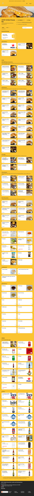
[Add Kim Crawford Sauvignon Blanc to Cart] (15, 475)
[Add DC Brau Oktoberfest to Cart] (31, 425)
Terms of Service (10, 492)
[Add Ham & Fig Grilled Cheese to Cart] (15, 116)
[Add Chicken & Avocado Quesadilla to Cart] (15, 169)
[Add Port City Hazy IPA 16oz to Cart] (31, 418)
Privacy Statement (16, 492)
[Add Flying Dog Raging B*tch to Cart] (31, 461)
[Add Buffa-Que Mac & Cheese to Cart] (15, 205)
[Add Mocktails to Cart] (31, 388)
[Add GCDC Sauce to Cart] (31, 289)
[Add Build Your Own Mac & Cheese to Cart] (15, 226)
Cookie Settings (29, 492)
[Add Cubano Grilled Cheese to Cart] (15, 144)
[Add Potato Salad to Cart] (31, 263)
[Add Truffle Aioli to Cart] (31, 303)
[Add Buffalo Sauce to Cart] (15, 310)
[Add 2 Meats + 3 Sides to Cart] (15, 84)
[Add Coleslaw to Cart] (15, 263)
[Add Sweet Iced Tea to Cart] (15, 381)
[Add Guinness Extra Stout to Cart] (31, 447)
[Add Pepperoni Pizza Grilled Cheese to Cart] (31, 123)
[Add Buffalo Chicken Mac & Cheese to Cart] (15, 219)
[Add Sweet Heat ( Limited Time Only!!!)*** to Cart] (15, 95)
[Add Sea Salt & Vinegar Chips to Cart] (15, 256)
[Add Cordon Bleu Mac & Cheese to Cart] (31, 219)
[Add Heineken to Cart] (31, 404)
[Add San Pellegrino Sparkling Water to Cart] (15, 47)
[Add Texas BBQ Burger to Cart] (15, 187)
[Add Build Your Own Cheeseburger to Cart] (31, 194)
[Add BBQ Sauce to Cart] (15, 289)
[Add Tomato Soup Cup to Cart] (31, 235)
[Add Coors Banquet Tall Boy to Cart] (15, 397)
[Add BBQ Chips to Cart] (31, 256)
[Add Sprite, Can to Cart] (15, 360)
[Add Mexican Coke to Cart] (15, 367)
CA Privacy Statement (22, 492)
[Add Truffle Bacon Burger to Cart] (31, 180)
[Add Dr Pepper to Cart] (31, 360)
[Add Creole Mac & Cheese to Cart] (31, 212)
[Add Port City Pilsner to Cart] (15, 418)
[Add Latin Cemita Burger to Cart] (15, 194)
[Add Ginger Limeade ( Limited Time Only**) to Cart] (15, 346)
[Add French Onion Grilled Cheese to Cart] (31, 130)
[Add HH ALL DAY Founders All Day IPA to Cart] (31, 439)
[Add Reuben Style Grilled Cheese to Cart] (15, 123)
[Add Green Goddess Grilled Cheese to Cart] (31, 116)
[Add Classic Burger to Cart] (15, 180)
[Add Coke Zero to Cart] (31, 353)
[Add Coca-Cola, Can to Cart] (31, 346)
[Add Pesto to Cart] (31, 318)
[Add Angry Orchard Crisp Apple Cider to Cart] (31, 432)
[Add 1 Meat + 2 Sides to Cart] (31, 77)
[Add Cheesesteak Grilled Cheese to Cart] (15, 109)
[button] (3, 27)
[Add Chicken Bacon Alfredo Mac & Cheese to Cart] (15, 212)
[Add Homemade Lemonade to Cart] (15, 374)
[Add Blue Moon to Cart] (31, 411)
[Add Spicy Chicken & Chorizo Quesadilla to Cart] (31, 161)
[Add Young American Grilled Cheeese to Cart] (15, 102)
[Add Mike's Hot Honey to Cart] (31, 296)
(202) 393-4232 (3, 483)
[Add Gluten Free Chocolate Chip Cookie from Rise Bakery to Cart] (15, 280)
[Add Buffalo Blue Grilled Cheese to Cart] (15, 54)
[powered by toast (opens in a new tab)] (4, 491)
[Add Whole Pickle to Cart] (15, 249)
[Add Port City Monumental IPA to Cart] (15, 425)
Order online (3, 488)
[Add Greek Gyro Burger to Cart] (31, 187)
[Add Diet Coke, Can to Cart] (15, 353)
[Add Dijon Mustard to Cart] (15, 296)
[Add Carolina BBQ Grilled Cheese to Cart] (15, 130)
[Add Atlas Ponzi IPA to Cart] (31, 454)
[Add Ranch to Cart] (15, 303)
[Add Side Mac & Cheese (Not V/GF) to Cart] (31, 242)
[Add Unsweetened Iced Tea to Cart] (31, 374)
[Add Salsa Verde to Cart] (15, 325)
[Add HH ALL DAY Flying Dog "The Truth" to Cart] (15, 468)
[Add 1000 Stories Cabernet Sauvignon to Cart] (31, 475)
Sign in (30, 3)
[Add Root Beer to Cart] (31, 367)
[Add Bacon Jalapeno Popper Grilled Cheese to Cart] (15, 137)
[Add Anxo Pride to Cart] (15, 432)
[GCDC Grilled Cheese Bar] (3, 3)
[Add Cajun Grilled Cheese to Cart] (31, 137)
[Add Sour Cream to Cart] (15, 332)
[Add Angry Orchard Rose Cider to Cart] (15, 439)
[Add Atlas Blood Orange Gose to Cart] (31, 468)
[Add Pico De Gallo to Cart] (31, 325)
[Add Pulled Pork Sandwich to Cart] (15, 70)
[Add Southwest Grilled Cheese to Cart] (31, 102)
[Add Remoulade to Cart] (31, 310)
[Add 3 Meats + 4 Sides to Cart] (31, 84)
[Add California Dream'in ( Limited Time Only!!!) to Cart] (31, 95)
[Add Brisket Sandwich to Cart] (31, 70)
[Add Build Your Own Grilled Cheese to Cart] (31, 47)
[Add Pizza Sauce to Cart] (15, 318)
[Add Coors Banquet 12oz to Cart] (31, 397)
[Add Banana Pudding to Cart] (15, 273)
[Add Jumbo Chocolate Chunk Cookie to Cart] (31, 273)
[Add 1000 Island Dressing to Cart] (31, 332)
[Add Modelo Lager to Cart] (15, 404)
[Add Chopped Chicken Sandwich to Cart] (15, 77)
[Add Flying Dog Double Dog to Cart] (15, 461)
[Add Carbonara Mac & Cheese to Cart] (31, 205)
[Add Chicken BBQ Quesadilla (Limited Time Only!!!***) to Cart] (15, 161)
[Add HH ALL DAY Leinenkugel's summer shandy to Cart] (15, 454)
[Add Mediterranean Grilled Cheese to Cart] (31, 144)
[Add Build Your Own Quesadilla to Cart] (31, 169)
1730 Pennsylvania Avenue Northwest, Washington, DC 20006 (10, 484)
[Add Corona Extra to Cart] (15, 411)
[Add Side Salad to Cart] (15, 242)
